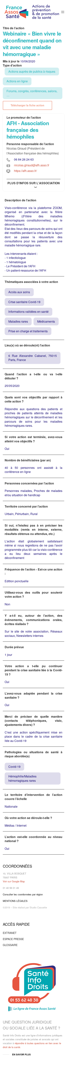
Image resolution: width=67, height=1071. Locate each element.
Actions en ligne (17, 81)
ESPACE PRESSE (13, 939)
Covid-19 (14, 766)
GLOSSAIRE (10, 945)
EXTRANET (10, 933)
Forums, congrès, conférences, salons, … (32, 93)
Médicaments (46, 321)
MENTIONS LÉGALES (15, 901)
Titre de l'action (13, 28)
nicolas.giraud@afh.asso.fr (31, 165)
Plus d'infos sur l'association (33, 183)
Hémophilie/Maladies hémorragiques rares (22, 778)
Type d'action (12, 65)
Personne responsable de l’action (30, 144)
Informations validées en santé (28, 311)
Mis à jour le (11, 61)
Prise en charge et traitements (28, 331)
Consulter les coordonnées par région (23, 894)
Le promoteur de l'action (24, 117)
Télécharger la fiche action (27, 105)
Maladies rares (18, 321)
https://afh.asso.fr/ (25, 171)
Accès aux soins (19, 292)
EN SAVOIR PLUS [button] (21, 1054)
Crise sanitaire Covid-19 (24, 302)
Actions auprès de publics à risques (31, 71)
